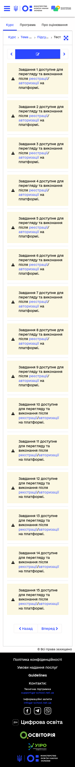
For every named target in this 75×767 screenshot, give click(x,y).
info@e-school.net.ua (37, 702)
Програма (28, 25)
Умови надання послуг (37, 667)
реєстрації (38, 78)
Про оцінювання (55, 25)
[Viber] (47, 713)
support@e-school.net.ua (37, 692)
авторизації (29, 83)
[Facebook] (27, 713)
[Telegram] (37, 713)
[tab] (37, 54)
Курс (10, 25)
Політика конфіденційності (37, 659)
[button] (7, 8)
